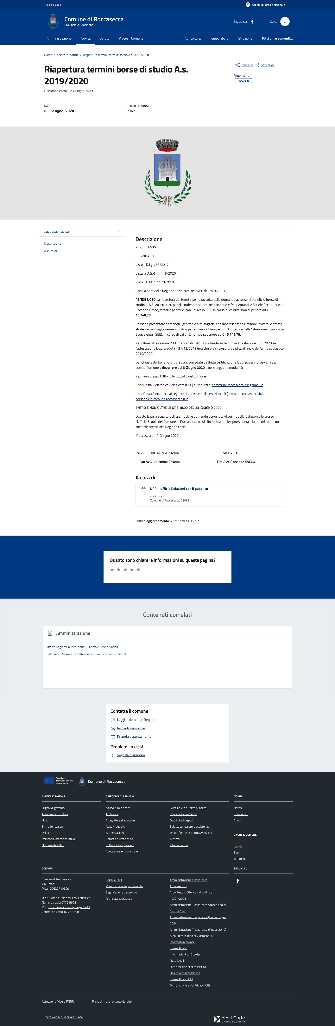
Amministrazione (59, 38)
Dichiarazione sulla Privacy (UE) (190, 985)
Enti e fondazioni (52, 826)
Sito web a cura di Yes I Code (64, 1017)
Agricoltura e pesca (118, 807)
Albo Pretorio (178, 886)
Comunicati (241, 814)
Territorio (239, 858)
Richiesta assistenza (119, 898)
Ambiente (112, 814)
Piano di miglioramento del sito (112, 1001)
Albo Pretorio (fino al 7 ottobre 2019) (193, 935)
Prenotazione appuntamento (124, 886)
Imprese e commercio (183, 814)
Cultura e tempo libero (120, 845)
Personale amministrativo (58, 838)
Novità (86, 38)
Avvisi (237, 820)
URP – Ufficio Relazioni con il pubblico (179, 488)
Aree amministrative (55, 814)
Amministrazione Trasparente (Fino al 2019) (198, 929)
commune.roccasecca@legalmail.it (237, 385)
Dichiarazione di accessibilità (188, 966)
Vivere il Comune (131, 38)
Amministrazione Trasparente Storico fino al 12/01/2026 (198, 907)
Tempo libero (219, 38)
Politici (46, 832)
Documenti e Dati (53, 845)
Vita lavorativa (179, 845)
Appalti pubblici (115, 826)
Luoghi (238, 846)
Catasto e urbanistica (119, 838)
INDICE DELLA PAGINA (56, 232)
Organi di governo (53, 807)
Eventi (238, 852)
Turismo (175, 838)
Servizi (105, 38)
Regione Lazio (53, 5)
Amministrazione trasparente (188, 880)
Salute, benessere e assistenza (189, 826)
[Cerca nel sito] (285, 21)
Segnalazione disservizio (121, 892)
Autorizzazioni (115, 832)
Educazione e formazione (122, 851)
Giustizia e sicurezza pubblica (188, 807)
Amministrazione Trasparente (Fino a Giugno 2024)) (198, 920)
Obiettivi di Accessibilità (185, 973)
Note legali (177, 960)
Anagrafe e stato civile (120, 820)
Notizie (238, 807)
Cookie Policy (178, 948)
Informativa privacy (182, 942)
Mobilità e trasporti (182, 820)
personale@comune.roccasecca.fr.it (162, 398)
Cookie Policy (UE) (181, 979)
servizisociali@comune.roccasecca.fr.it (235, 393)
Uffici (45, 820)
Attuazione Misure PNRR (58, 1001)
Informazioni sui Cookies (185, 954)
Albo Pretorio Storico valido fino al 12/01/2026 (191, 895)
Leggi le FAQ (114, 880)
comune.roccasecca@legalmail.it (69, 907)
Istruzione (245, 38)
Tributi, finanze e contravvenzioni (191, 832)
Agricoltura (193, 38)
